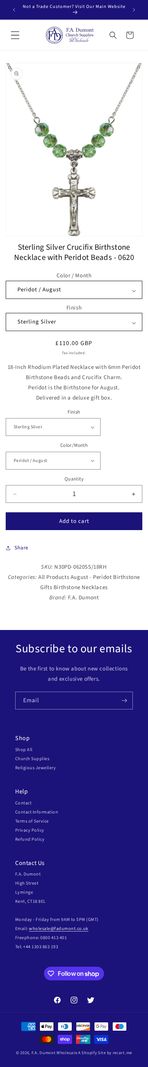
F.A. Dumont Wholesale (54, 1053)
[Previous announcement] (14, 10)
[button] (15, 35)
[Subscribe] (124, 700)
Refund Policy (29, 839)
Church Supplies (32, 759)
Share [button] (21, 548)
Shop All (24, 750)
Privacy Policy (29, 830)
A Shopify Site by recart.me (105, 1053)
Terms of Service (32, 821)
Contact (23, 803)
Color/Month (74, 445)
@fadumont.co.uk (69, 928)
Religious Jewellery (35, 768)
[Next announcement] (134, 10)
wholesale (39, 928)
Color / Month (74, 276)
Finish (74, 308)
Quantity (74, 479)
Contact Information (36, 812)
